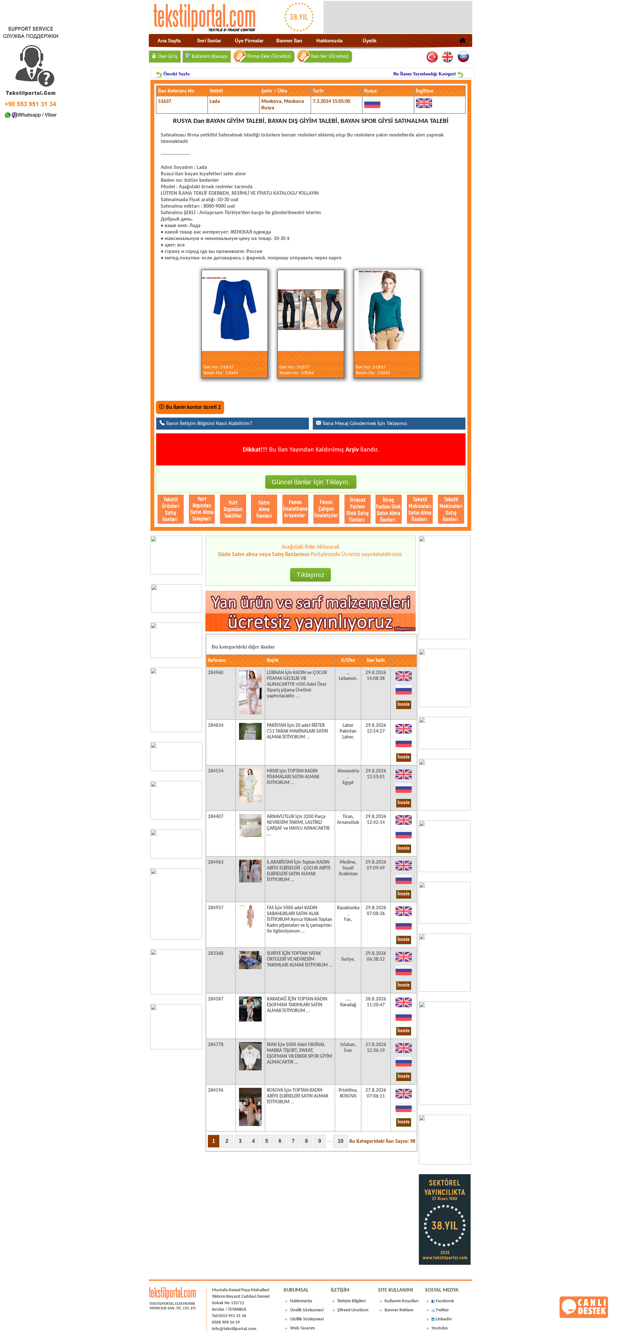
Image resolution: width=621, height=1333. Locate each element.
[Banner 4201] (176, 573)
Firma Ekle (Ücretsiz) (269, 56)
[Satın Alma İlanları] (264, 509)
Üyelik (369, 40)
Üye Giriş (167, 56)
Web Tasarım (302, 1328)
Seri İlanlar (209, 40)
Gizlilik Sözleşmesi (307, 1319)
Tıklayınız (310, 574)
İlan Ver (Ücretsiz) (330, 56)
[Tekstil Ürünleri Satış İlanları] (170, 509)
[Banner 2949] (176, 656)
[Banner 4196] (176, 731)
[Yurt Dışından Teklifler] (233, 509)
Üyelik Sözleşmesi (306, 1310)
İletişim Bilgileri (351, 1301)
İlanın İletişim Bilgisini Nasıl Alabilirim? (209, 423)
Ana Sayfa (169, 40)
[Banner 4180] (445, 705)
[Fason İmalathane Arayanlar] (295, 509)
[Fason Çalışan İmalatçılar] (326, 509)
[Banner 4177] (445, 809)
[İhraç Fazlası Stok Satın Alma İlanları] (388, 509)
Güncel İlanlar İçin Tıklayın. (311, 482)
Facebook (445, 1301)
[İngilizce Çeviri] (404, 680)
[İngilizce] (448, 57)
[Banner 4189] (445, 637)
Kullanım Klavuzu (209, 56)
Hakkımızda (329, 40)
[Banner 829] (176, 857)
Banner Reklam (399, 1310)
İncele (404, 704)
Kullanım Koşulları (402, 1301)
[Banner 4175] (445, 870)
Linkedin (444, 1319)
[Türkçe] (433, 57)
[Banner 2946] (176, 818)
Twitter (442, 1310)
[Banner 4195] (176, 938)
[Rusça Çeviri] (404, 694)
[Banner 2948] (176, 769)
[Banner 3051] (176, 611)
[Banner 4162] (445, 1103)
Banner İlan (289, 40)
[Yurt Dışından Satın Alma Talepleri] (202, 509)
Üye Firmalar (249, 40)
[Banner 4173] (445, 990)
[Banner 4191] (176, 1048)
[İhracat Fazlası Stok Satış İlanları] (357, 509)
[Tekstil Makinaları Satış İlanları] (451, 509)
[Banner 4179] (445, 747)
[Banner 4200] (176, 993)
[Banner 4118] (445, 1163)
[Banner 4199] (445, 922)
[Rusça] (463, 57)
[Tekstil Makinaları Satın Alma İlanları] (420, 509)
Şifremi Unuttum (352, 1310)
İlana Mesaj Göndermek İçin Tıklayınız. (365, 423)
